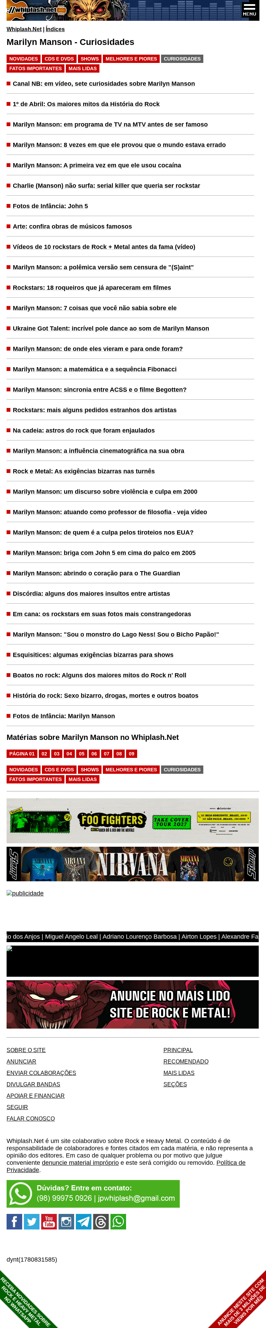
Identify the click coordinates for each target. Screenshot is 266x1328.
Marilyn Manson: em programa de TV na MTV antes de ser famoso (110, 124)
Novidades (23, 59)
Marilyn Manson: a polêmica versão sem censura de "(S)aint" (103, 267)
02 (44, 753)
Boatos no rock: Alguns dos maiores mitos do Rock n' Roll (99, 675)
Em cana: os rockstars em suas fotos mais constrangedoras (102, 614)
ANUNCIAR (21, 1061)
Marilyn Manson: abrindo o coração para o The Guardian (96, 573)
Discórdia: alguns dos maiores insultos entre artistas (91, 593)
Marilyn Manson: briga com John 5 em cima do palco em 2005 (104, 552)
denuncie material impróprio (80, 1162)
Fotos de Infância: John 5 (50, 206)
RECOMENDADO (186, 1061)
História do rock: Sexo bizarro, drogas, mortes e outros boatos (105, 695)
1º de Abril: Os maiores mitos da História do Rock (86, 104)
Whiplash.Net (24, 29)
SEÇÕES (175, 1084)
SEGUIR (17, 1107)
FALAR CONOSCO (31, 1118)
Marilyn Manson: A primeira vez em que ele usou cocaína (97, 165)
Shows (90, 59)
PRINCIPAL (178, 1050)
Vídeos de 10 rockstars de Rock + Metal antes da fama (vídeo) (104, 246)
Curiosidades (182, 59)
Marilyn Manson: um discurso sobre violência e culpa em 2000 (105, 491)
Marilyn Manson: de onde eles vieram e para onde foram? (98, 348)
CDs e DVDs (59, 59)
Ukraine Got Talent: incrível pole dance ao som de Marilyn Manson (111, 328)
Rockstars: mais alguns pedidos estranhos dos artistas (95, 410)
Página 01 (22, 753)
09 (131, 753)
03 (57, 753)
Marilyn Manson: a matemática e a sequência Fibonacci (95, 369)
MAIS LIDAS (179, 1073)
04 (69, 753)
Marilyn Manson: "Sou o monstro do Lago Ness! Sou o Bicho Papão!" (116, 634)
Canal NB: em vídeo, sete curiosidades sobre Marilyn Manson (104, 83)
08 (119, 753)
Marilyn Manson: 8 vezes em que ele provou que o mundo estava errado (119, 144)
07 (106, 753)
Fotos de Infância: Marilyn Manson (64, 716)
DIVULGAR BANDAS (33, 1084)
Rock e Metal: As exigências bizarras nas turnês (84, 471)
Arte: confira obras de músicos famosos (72, 226)
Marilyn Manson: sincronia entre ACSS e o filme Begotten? (100, 389)
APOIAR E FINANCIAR (36, 1096)
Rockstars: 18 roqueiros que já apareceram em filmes (92, 287)
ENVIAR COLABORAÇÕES (41, 1073)
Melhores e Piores (131, 59)
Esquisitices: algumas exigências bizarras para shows (93, 654)
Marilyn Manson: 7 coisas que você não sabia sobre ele (95, 308)
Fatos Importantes (35, 68)
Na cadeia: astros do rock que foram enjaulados (84, 430)
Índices (55, 29)
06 (94, 753)
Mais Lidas (83, 68)
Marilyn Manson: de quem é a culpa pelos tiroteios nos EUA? (103, 532)
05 (82, 753)
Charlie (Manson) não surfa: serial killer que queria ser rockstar (106, 185)
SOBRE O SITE (26, 1050)
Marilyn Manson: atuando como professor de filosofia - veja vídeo (110, 512)
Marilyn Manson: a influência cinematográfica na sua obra (98, 450)
